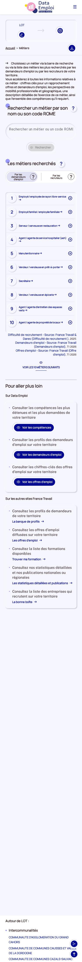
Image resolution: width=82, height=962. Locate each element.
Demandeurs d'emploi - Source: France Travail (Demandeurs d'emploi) (45, 345)
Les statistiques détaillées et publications (40, 583)
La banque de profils (26, 521)
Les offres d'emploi (25, 540)
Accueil (10, 48)
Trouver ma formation (27, 559)
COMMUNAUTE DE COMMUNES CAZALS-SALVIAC (40, 959)
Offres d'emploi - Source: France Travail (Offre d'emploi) (46, 352)
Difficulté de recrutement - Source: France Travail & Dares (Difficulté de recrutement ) (42, 337)
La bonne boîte (22, 602)
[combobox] (41, 129)
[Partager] (74, 943)
